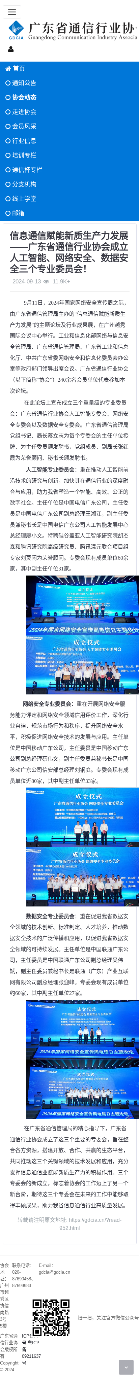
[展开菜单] (12, 12)
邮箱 (17, 213)
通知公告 (23, 83)
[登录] (11, 49)
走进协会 (23, 112)
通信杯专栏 (26, 170)
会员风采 (23, 126)
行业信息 (23, 141)
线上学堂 (23, 199)
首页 (18, 68)
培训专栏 (23, 155)
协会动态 (23, 97)
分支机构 (23, 184)
